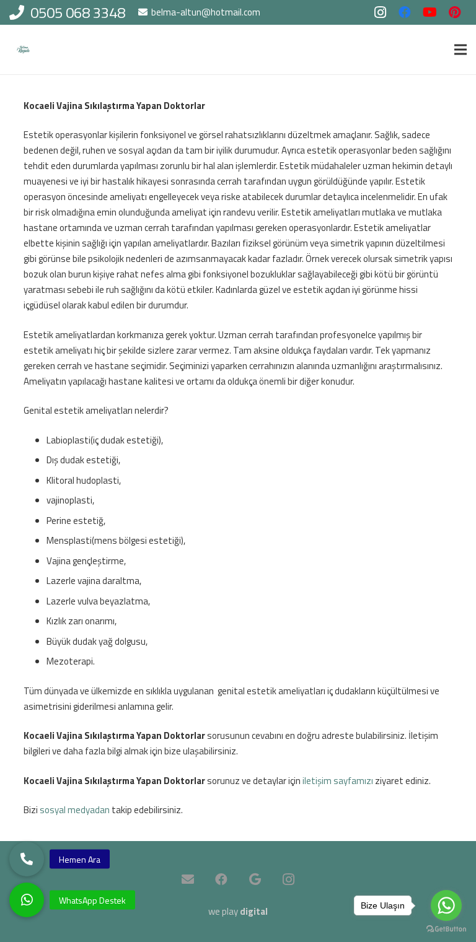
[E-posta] (187, 879)
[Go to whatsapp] (446, 905)
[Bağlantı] (23, 50)
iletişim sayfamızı (337, 781)
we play (238, 911)
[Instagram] (380, 12)
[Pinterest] (454, 12)
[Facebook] (404, 12)
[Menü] (460, 49)
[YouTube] (429, 12)
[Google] (254, 879)
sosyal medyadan (75, 810)
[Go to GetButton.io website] (446, 929)
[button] (26, 900)
